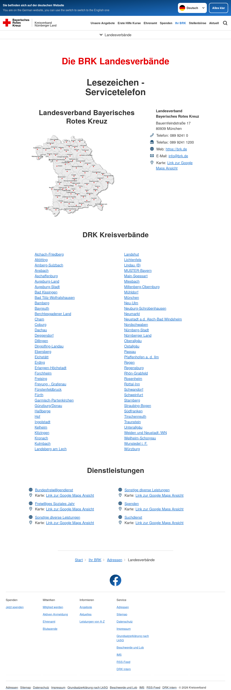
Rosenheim (133, 378)
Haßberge (43, 410)
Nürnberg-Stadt (136, 329)
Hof (37, 416)
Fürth (39, 394)
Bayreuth (42, 308)
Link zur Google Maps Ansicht (174, 165)
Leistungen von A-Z (92, 621)
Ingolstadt (42, 421)
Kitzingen (42, 432)
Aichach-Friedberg (49, 254)
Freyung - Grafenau (50, 383)
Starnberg (132, 400)
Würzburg (132, 448)
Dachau (41, 329)
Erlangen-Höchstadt (50, 367)
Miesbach (132, 281)
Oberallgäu (133, 340)
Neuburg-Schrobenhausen (145, 308)
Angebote (86, 607)
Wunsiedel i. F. (135, 443)
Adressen (123, 607)
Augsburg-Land (47, 281)
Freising (41, 378)
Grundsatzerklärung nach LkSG (133, 638)
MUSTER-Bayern (138, 270)
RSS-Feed (123, 662)
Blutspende (50, 629)
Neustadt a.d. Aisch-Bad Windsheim (153, 319)
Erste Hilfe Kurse (129, 23)
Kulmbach (43, 443)
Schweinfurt (133, 394)
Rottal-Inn (132, 383)
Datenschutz (125, 621)
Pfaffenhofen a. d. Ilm (141, 356)
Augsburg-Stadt (47, 286)
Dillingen (41, 340)
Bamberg (42, 302)
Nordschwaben (136, 324)
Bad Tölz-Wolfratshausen (55, 297)
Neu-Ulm (131, 302)
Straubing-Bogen (137, 405)
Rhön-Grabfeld (136, 373)
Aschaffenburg (46, 275)
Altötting (41, 259)
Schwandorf (133, 389)
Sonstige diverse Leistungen (57, 517)
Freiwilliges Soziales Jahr (55, 503)
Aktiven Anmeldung (55, 614)
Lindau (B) (132, 265)
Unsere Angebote (103, 23)
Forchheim (43, 373)
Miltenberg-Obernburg (142, 286)
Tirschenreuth (135, 416)
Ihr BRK (180, 23)
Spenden (166, 23)
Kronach (41, 437)
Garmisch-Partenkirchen (54, 400)
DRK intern (124, 669)
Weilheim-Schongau (140, 437)
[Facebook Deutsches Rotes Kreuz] (115, 580)
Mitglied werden (53, 607)
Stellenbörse (197, 23)
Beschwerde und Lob (130, 647)
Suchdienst (133, 517)
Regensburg (134, 367)
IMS (119, 655)
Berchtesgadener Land (53, 313)
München (131, 297)
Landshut (131, 254)
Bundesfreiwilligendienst (54, 489)
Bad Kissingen (46, 292)
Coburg (40, 324)
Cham (39, 319)
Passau (130, 351)
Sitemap (122, 614)
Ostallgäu (131, 346)
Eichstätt (42, 356)
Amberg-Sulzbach (49, 265)
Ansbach (42, 270)
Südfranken (133, 410)
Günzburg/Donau (48, 405)
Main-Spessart (136, 275)
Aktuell (214, 23)
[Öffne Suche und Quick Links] (225, 23)
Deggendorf (44, 335)
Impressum (124, 629)
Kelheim (41, 427)
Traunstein (132, 421)
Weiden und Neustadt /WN (145, 432)
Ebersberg (43, 351)
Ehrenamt (150, 23)
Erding (40, 362)
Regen (129, 362)
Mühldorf (131, 292)
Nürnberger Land (137, 335)
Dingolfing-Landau (49, 346)
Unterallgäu (133, 427)
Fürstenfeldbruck (48, 389)
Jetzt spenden (15, 607)
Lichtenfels (132, 259)
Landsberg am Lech (51, 448)
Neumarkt (132, 313)
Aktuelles (85, 614)
